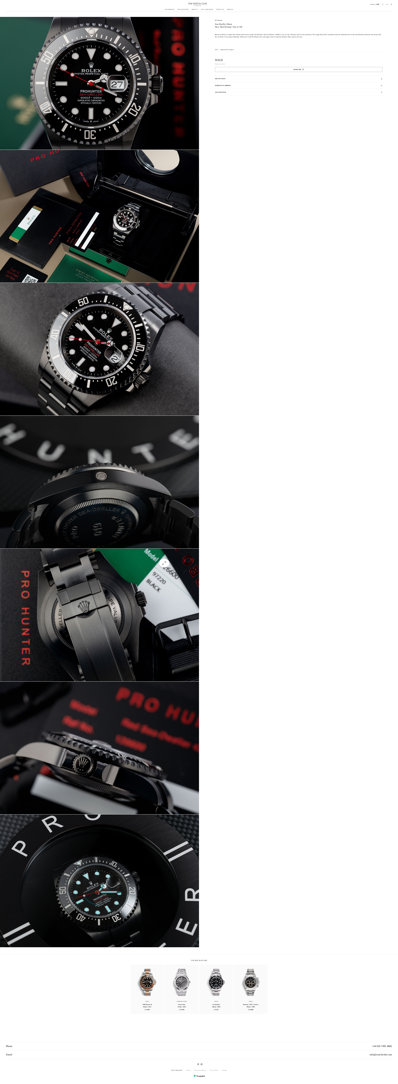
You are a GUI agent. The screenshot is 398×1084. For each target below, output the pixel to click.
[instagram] (200, 1064)
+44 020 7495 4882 (382, 1046)
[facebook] (197, 1064)
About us (195, 9)
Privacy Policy (214, 1070)
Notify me (297, 69)
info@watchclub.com (381, 1054)
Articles (230, 9)
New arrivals (170, 9)
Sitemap (224, 1070)
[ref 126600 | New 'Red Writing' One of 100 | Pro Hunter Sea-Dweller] (99, 83)
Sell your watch (207, 9)
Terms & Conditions (200, 1070)
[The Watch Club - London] (186, 4)
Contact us (220, 9)
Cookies (188, 1070)
